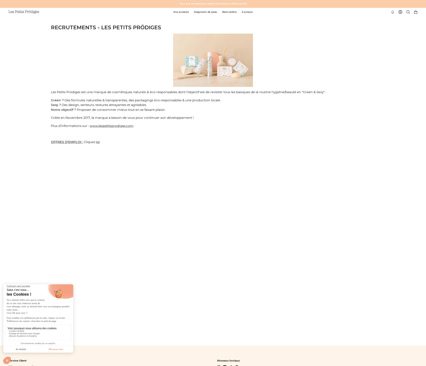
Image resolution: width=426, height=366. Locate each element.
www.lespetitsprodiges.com (111, 126)
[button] (181, 12)
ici (98, 142)
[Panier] (416, 12)
